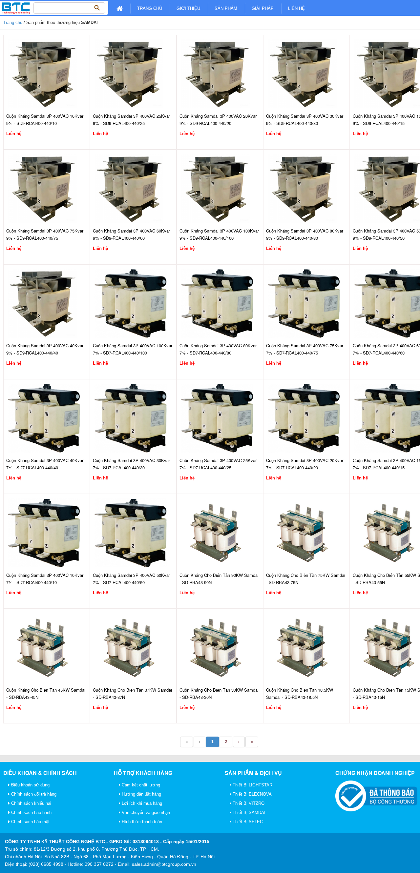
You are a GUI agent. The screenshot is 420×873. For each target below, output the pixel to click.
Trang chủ (149, 8)
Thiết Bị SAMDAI (248, 812)
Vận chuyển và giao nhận (145, 812)
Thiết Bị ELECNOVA (251, 794)
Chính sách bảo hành (31, 812)
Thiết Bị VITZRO (247, 803)
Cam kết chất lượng (140, 784)
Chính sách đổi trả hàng (33, 794)
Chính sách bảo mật (30, 821)
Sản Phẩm (226, 8)
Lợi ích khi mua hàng (141, 803)
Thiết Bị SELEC (247, 821)
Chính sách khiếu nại (30, 803)
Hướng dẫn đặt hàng (140, 794)
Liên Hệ (296, 8)
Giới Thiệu (188, 8)
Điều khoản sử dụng (30, 784)
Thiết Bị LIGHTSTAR (251, 784)
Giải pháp (263, 8)
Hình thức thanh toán (141, 821)
